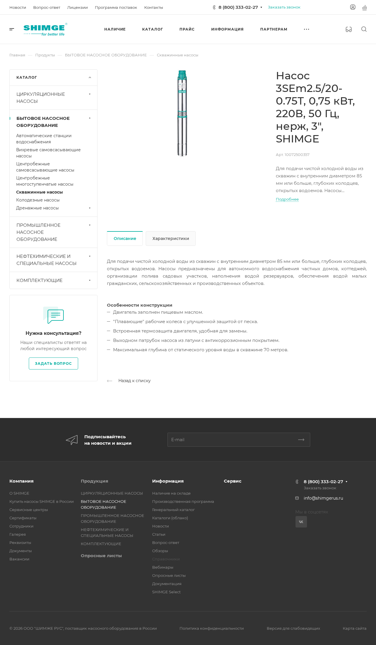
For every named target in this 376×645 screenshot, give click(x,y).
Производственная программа (183, 501)
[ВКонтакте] (301, 522)
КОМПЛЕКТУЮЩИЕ (39, 280)
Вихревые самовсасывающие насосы (48, 153)
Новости (160, 526)
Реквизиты (20, 542)
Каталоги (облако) (170, 517)
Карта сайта (355, 628)
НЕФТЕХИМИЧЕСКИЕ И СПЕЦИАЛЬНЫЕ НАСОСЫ (46, 259)
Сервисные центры (28, 509)
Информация (168, 481)
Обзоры (160, 550)
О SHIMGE (19, 493)
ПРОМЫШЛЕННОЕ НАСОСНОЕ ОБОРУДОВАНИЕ (38, 232)
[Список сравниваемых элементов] (364, 7)
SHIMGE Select (166, 591)
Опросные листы (101, 555)
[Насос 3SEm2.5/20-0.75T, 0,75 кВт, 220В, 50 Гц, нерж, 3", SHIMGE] (182, 113)
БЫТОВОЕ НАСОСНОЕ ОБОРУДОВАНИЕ (43, 121)
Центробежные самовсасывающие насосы (45, 167)
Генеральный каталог (173, 509)
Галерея (17, 534)
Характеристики (170, 238)
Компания (21, 481)
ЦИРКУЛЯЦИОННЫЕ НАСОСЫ (40, 97)
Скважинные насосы (39, 192)
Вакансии (19, 559)
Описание (125, 238)
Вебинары (162, 567)
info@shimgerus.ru (323, 498)
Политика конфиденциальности (211, 628)
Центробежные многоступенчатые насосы (44, 181)
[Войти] (352, 7)
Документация (167, 583)
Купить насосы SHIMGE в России (41, 501)
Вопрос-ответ (165, 542)
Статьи (158, 534)
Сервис (232, 481)
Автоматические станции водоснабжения (44, 139)
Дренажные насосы (37, 208)
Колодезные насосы (38, 200)
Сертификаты (22, 517)
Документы (20, 550)
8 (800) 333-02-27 (238, 7)
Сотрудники (21, 526)
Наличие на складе (171, 493)
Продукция (94, 481)
